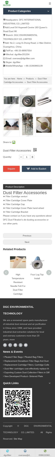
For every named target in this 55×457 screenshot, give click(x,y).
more (12, 339)
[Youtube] (26, 345)
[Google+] (10, 345)
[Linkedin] (15, 345)
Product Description (15, 187)
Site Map (18, 439)
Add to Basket (38, 168)
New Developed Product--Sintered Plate (23, 376)
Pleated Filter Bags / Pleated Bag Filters (23, 357)
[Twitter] (20, 345)
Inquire (11, 168)
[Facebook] (5, 345)
